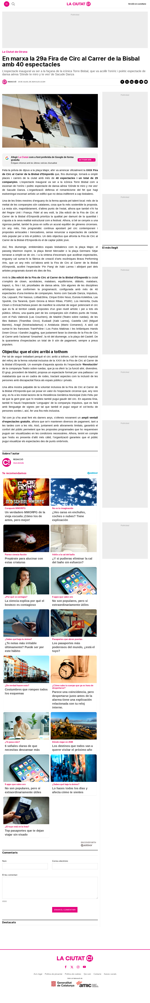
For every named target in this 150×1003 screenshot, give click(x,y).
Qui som (87, 974)
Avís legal (38, 974)
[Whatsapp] (136, 82)
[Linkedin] (132, 82)
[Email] (146, 82)
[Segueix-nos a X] (72, 967)
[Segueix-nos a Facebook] (66, 967)
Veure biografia (18, 463)
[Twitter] (127, 82)
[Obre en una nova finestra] (62, 984)
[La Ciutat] (79, 4)
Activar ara (85, 160)
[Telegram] (141, 82)
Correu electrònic (60, 861)
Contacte (97, 974)
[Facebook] (122, 82)
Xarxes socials (110, 974)
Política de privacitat (53, 974)
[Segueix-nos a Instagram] (78, 967)
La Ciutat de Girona (14, 51)
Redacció (12, 82)
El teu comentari (9, 875)
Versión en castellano (137, 4)
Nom (4, 861)
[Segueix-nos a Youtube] (84, 967)
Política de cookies (73, 974)
